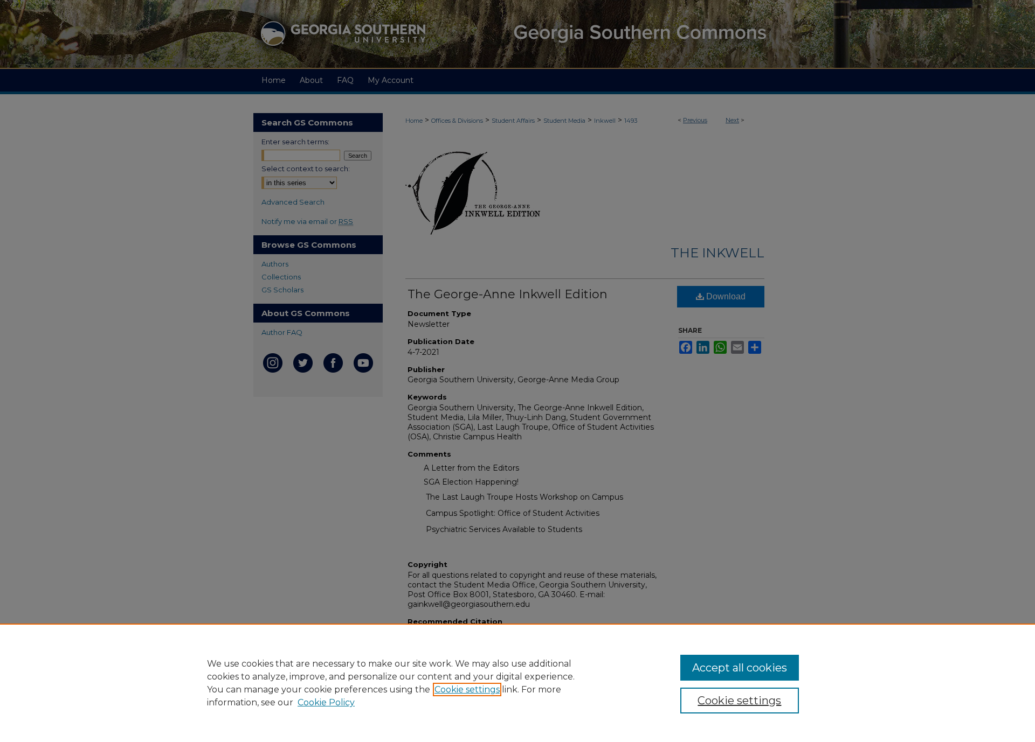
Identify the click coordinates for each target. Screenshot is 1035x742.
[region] (517, 683)
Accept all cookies (739, 667)
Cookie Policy (326, 702)
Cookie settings (467, 689)
